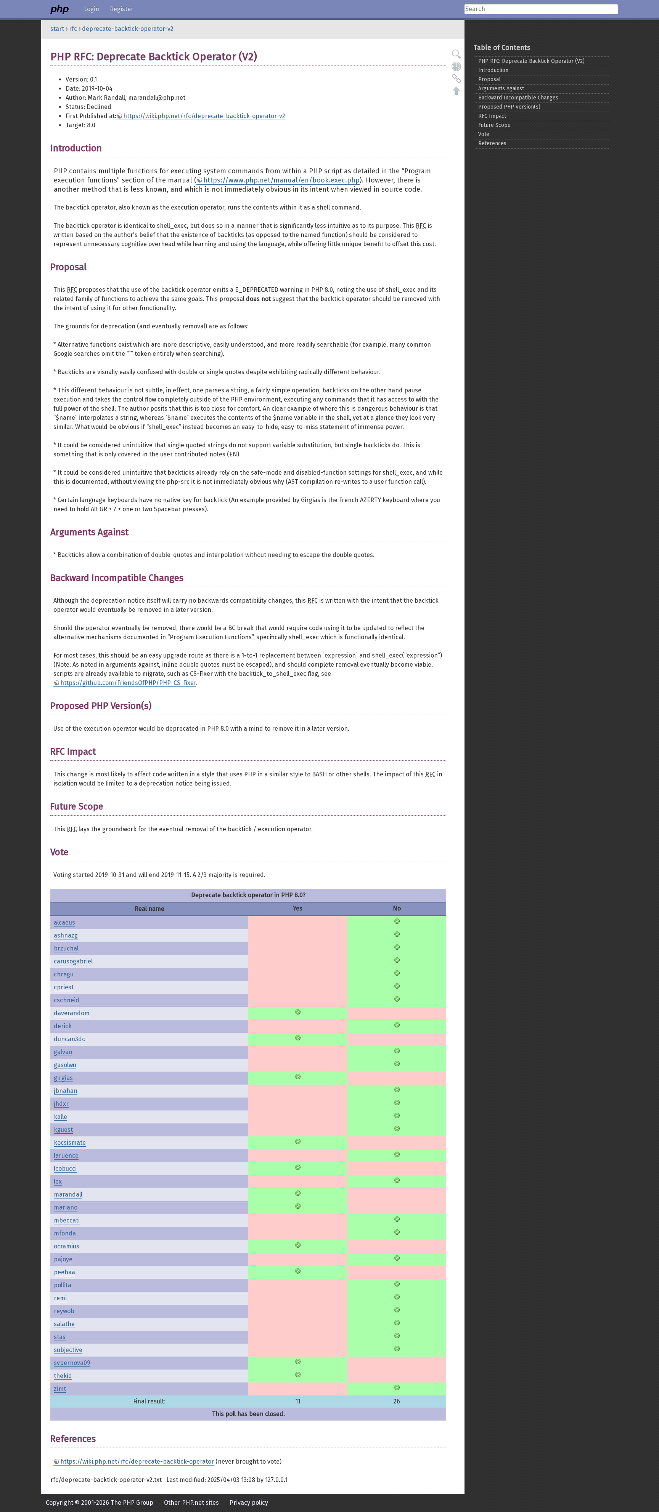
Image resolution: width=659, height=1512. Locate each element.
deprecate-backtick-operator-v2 (128, 28)
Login (91, 9)
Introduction (493, 70)
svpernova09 (72, 1362)
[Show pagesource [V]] (456, 54)
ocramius (66, 1246)
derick (63, 1026)
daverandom (72, 1013)
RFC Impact (492, 116)
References (492, 143)
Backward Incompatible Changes (518, 97)
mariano (65, 1207)
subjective (68, 1350)
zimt (60, 1388)
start (57, 28)
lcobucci (65, 1168)
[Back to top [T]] (456, 91)
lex (58, 1181)
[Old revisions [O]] (456, 66)
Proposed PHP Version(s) (509, 107)
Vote (483, 134)
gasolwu (65, 1065)
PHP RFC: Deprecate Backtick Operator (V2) (531, 61)
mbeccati (67, 1220)
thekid (63, 1375)
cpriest (64, 987)
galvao (63, 1052)
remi (60, 1298)
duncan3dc (69, 1039)
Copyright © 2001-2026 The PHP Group (99, 1502)
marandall (68, 1194)
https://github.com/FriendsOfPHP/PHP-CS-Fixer (128, 682)
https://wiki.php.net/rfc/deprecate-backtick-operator (137, 1461)
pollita (62, 1285)
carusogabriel (73, 961)
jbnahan (65, 1090)
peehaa (64, 1272)
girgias (63, 1078)
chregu (64, 974)
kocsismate (70, 1142)
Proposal (489, 79)
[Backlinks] (456, 78)
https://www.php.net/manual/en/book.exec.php (281, 180)
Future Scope (494, 125)
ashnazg (66, 935)
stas (60, 1337)
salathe (64, 1324)
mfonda (65, 1233)
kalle (60, 1116)
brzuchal (66, 948)
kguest (63, 1129)
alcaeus (64, 922)
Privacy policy (249, 1502)
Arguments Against (501, 88)
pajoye (63, 1259)
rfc (73, 28)
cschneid (66, 1000)
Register (121, 9)
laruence (66, 1155)
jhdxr (61, 1103)
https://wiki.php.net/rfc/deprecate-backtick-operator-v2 (204, 116)
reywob (64, 1311)
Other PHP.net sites (191, 1502)
